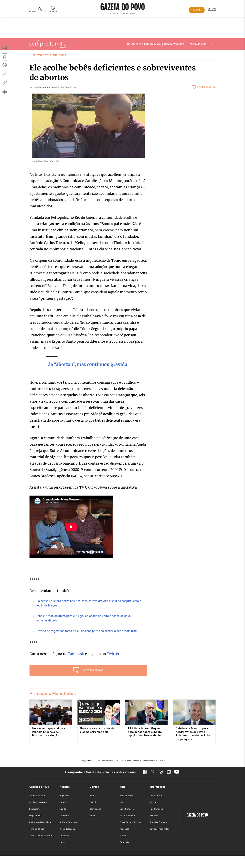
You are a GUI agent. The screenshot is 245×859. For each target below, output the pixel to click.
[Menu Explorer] (32, 9)
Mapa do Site (35, 816)
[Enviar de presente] (4, 92)
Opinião (93, 802)
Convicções (95, 809)
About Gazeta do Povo (40, 836)
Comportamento (174, 44)
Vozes (93, 796)
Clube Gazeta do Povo (131, 822)
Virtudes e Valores (49, 55)
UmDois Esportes (68, 822)
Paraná (63, 802)
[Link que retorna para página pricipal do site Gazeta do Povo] (122, 7)
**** (34, 642)
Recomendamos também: (51, 591)
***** (35, 579)
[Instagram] (161, 772)
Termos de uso (36, 829)
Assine (153, 802)
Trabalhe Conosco (159, 822)
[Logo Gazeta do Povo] (195, 815)
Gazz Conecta (127, 809)
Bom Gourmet (127, 796)
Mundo (63, 809)
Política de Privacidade (40, 822)
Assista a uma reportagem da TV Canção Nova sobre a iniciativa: (84, 487)
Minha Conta (156, 796)
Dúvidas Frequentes (160, 829)
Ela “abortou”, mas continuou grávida (86, 364)
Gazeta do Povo (128, 816)
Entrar (212, 9)
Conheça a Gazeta (38, 802)
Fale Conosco (156, 809)
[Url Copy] (4, 82)
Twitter (113, 654)
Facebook (76, 654)
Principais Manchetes (52, 694)
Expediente (35, 809)
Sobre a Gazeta (37, 796)
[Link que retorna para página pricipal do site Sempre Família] (47, 44)
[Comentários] (4, 48)
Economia (64, 816)
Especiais (124, 842)
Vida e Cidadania (67, 829)
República (64, 796)
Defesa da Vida (197, 44)
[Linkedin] (169, 772)
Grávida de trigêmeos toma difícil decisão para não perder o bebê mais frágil (87, 631)
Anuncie (154, 816)
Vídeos (123, 836)
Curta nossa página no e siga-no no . (75, 654)
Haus (122, 802)
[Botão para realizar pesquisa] (40, 9)
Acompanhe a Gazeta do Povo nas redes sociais (100, 772)
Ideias (62, 842)
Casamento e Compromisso (144, 44)
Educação (64, 836)
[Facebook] (145, 772)
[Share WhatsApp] (4, 65)
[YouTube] (177, 772)
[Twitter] (153, 772)
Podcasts (124, 829)
